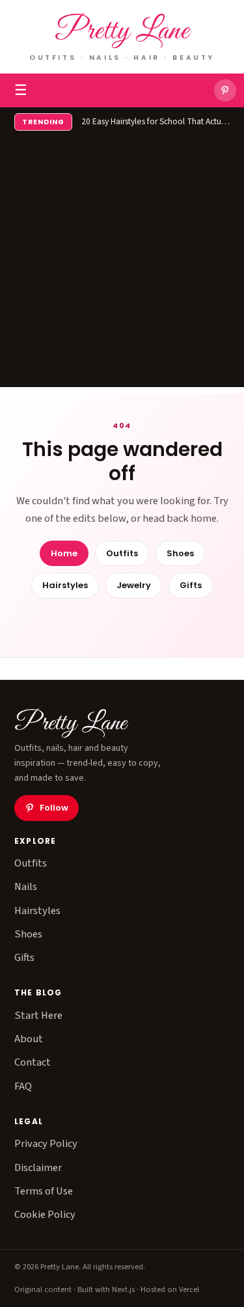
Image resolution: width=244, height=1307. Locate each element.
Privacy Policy (45, 1144)
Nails (25, 887)
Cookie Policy (44, 1214)
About (28, 1039)
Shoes (180, 553)
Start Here (38, 1015)
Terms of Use (43, 1191)
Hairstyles (65, 585)
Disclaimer (38, 1168)
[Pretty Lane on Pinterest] (225, 90)
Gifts (191, 585)
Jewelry (133, 585)
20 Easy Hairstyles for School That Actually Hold (155, 121)
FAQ (23, 1086)
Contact (32, 1062)
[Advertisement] (122, 265)
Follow (54, 808)
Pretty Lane (122, 32)
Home (64, 553)
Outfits (122, 553)
